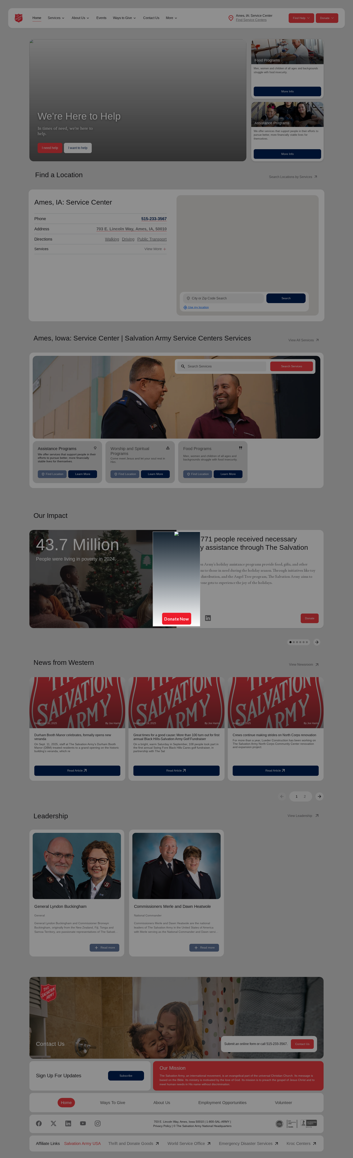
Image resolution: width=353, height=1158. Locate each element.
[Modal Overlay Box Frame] (176, 579)
